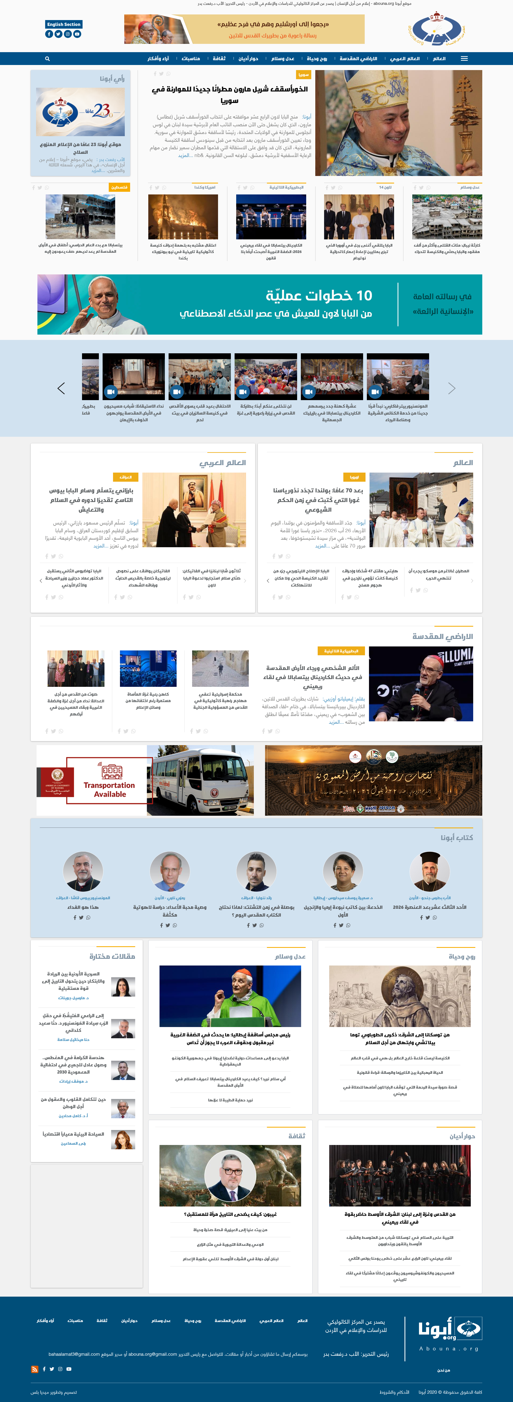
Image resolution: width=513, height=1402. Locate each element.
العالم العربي (405, 58)
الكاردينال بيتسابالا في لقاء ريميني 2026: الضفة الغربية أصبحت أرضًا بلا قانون (271, 251)
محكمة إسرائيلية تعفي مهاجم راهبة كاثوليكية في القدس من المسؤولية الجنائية (220, 700)
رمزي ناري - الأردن (170, 898)
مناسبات (191, 58)
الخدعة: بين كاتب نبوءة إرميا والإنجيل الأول (343, 911)
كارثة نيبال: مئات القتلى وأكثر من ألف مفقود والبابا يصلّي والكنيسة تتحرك (447, 248)
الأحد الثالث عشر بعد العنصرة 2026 (430, 907)
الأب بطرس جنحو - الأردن (430, 898)
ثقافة (219, 58)
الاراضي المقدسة (358, 58)
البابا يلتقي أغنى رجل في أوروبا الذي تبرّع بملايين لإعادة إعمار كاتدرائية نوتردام (359, 251)
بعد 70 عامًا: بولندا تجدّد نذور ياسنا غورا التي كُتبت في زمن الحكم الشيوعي (318, 500)
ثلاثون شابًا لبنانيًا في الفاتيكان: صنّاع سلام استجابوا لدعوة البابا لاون (211, 577)
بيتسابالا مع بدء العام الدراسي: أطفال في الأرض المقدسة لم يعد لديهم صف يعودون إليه (80, 248)
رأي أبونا (112, 78)
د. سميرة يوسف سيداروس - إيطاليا (343, 898)
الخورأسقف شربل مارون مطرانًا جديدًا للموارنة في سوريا (230, 94)
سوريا (304, 74)
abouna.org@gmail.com (153, 1353)
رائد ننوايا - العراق (256, 898)
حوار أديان (248, 58)
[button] (61, 388)
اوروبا (354, 477)
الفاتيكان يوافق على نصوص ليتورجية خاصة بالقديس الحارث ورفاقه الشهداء (143, 577)
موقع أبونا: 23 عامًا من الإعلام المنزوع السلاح (80, 148)
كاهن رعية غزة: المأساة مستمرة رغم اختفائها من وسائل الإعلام (148, 700)
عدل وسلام (282, 58)
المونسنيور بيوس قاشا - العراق (83, 898)
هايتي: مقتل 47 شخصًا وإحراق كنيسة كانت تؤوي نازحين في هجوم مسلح (370, 577)
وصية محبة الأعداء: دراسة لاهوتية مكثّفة (170, 911)
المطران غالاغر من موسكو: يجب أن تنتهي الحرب (439, 574)
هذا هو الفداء (83, 907)
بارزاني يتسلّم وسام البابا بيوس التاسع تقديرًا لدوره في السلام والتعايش (91, 500)
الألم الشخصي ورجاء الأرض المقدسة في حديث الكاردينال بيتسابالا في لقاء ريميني (312, 677)
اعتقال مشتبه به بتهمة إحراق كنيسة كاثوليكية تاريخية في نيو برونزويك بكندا (183, 251)
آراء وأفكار (158, 58)
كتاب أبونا (457, 837)
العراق (126, 477)
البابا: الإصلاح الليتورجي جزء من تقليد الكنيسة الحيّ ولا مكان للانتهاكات (301, 577)
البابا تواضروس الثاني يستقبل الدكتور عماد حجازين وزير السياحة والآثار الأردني (74, 577)
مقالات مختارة (112, 956)
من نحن (443, 1370)
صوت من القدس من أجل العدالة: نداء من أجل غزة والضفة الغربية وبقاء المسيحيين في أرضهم (76, 704)
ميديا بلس (40, 1391)
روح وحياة (317, 58)
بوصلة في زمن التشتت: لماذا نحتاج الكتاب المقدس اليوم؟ (256, 911)
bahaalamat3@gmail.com (74, 1353)
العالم (439, 58)
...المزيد (185, 154)
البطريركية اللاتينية (341, 651)
